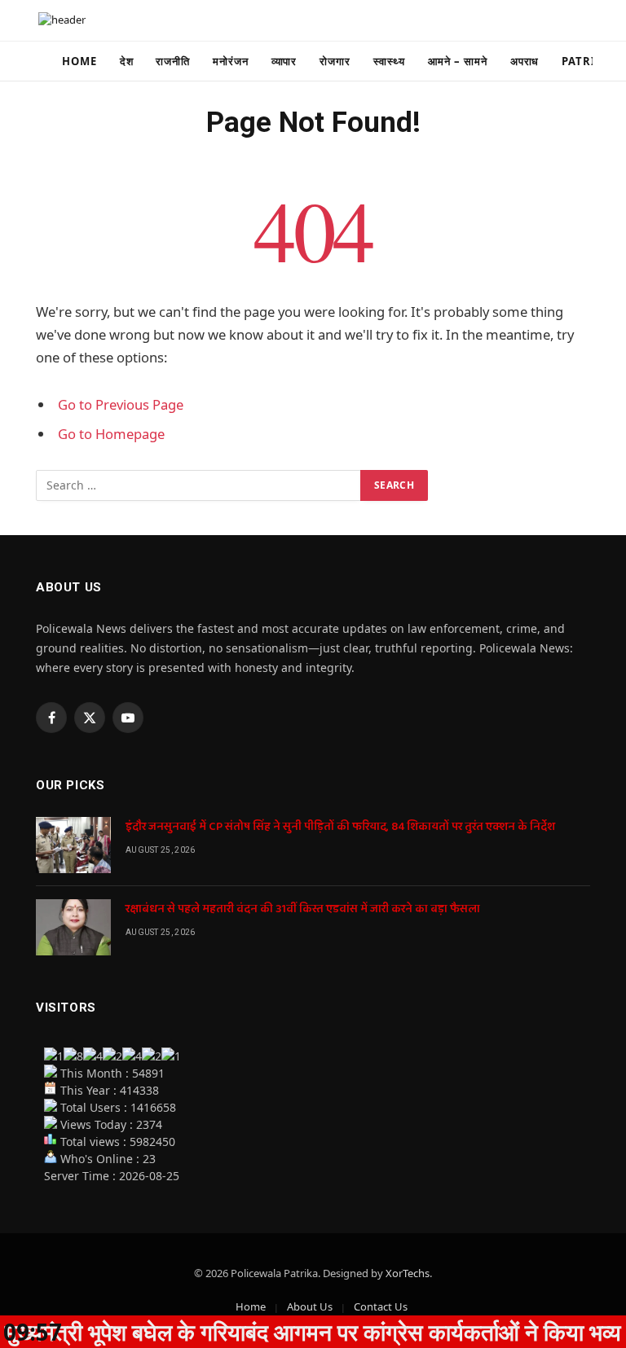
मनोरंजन (231, 61)
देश (127, 61)
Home (79, 61)
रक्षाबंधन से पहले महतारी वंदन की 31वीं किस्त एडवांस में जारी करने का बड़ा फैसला (303, 909)
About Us (310, 1306)
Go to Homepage (111, 433)
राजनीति (173, 61)
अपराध (525, 61)
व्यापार (284, 61)
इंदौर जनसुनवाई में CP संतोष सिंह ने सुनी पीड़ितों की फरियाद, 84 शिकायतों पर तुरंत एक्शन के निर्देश (340, 827)
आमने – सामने (457, 61)
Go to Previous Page (120, 404)
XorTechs (408, 1273)
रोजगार (335, 61)
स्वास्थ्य (389, 61)
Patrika (586, 61)
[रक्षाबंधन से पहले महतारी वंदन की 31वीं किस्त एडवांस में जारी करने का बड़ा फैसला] (73, 927)
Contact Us (381, 1306)
